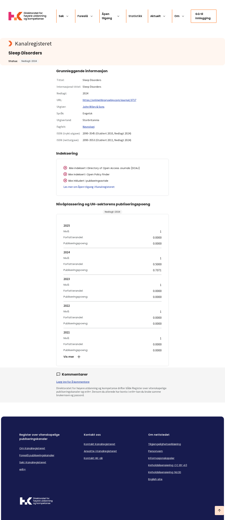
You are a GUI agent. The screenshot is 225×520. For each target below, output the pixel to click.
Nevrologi (89, 126)
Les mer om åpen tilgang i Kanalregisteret (89, 186)
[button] (112, 357)
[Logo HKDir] (36, 501)
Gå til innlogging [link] (203, 16)
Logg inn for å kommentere (72, 382)
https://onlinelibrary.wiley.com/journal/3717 (109, 100)
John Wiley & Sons (93, 106)
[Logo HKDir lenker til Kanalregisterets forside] (29, 16)
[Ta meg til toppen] (219, 510)
